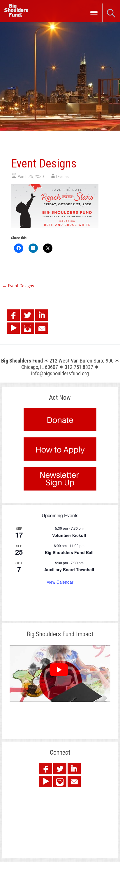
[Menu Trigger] (94, 12)
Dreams (62, 176)
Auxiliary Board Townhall (69, 569)
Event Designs (18, 285)
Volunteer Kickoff (69, 535)
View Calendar (60, 582)
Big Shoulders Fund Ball (69, 552)
